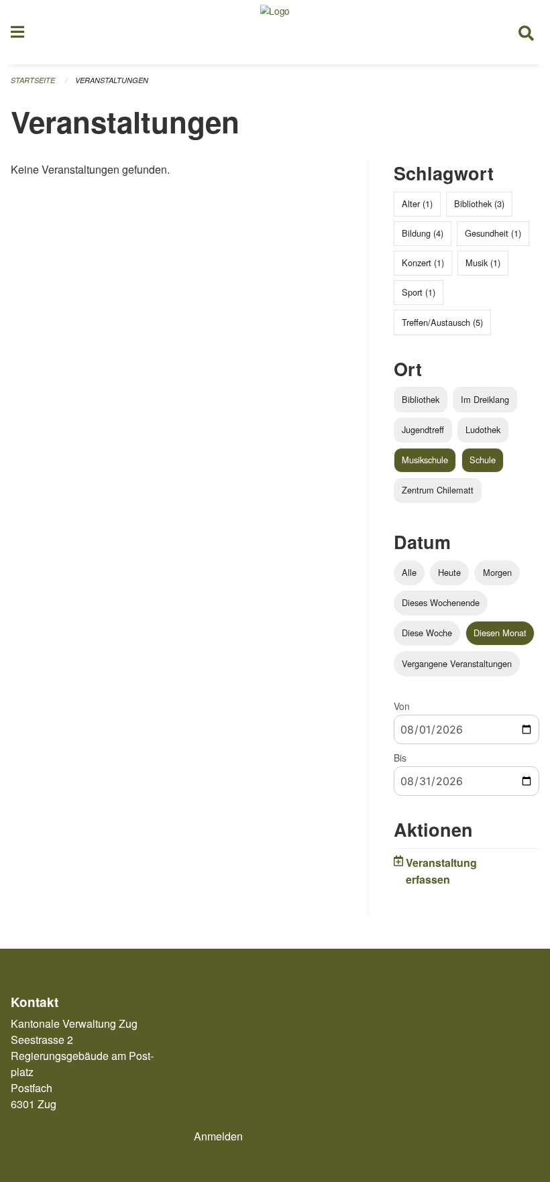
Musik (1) (482, 262)
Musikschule (425, 459)
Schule (483, 459)
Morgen (497, 572)
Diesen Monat (500, 632)
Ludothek (482, 429)
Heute (449, 572)
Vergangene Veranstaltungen (457, 663)
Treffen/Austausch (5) (442, 322)
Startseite (33, 80)
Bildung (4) (422, 233)
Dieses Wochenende (441, 602)
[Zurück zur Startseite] (275, 32)
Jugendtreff (423, 429)
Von (402, 706)
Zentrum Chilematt (438, 489)
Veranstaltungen (111, 80)
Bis (400, 757)
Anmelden (218, 1136)
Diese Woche (427, 632)
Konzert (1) (423, 262)
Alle (409, 572)
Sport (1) (418, 292)
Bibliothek (420, 399)
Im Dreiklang (485, 399)
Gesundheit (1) (493, 233)
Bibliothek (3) (479, 203)
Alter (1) (417, 203)
